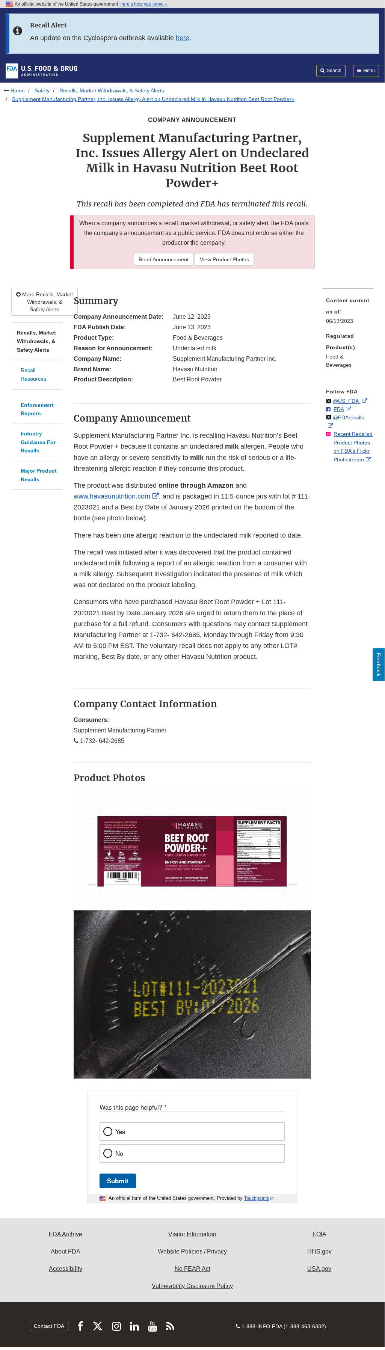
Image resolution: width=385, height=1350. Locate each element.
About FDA (65, 1251)
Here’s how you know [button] (142, 4)
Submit (117, 1180)
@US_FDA (346, 401)
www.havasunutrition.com (112, 496)
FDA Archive (65, 1234)
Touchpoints (256, 1198)
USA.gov (319, 1269)
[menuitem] (347, 313)
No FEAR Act (192, 1269)
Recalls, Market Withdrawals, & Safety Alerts (111, 90)
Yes (120, 1131)
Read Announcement (164, 259)
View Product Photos (224, 259)
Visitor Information (192, 1234)
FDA (339, 409)
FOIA (319, 1234)
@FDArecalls (348, 417)
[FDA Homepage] (41, 71)
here (182, 38)
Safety (42, 90)
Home (18, 90)
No (119, 1153)
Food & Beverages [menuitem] (339, 361)
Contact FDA (49, 1326)
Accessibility (65, 1269)
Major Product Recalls (39, 475)
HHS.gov (319, 1251)
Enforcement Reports (37, 409)
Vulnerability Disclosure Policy (192, 1286)
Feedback (379, 665)
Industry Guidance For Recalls (38, 442)
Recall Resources (33, 374)
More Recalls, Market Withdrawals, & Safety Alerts (47, 301)
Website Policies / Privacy (192, 1251)
